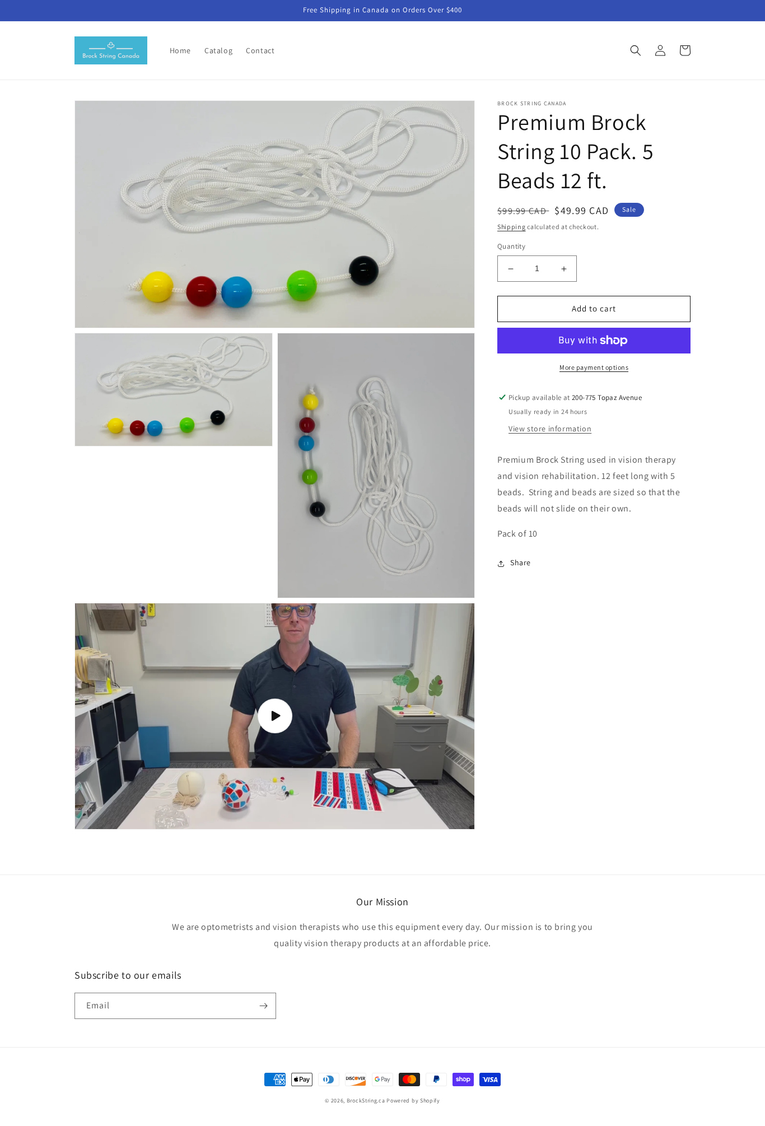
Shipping (511, 226)
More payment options (593, 367)
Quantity (511, 247)
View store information (550, 429)
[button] (635, 50)
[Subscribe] (263, 1006)
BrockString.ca (366, 1100)
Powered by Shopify (413, 1100)
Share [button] (520, 563)
